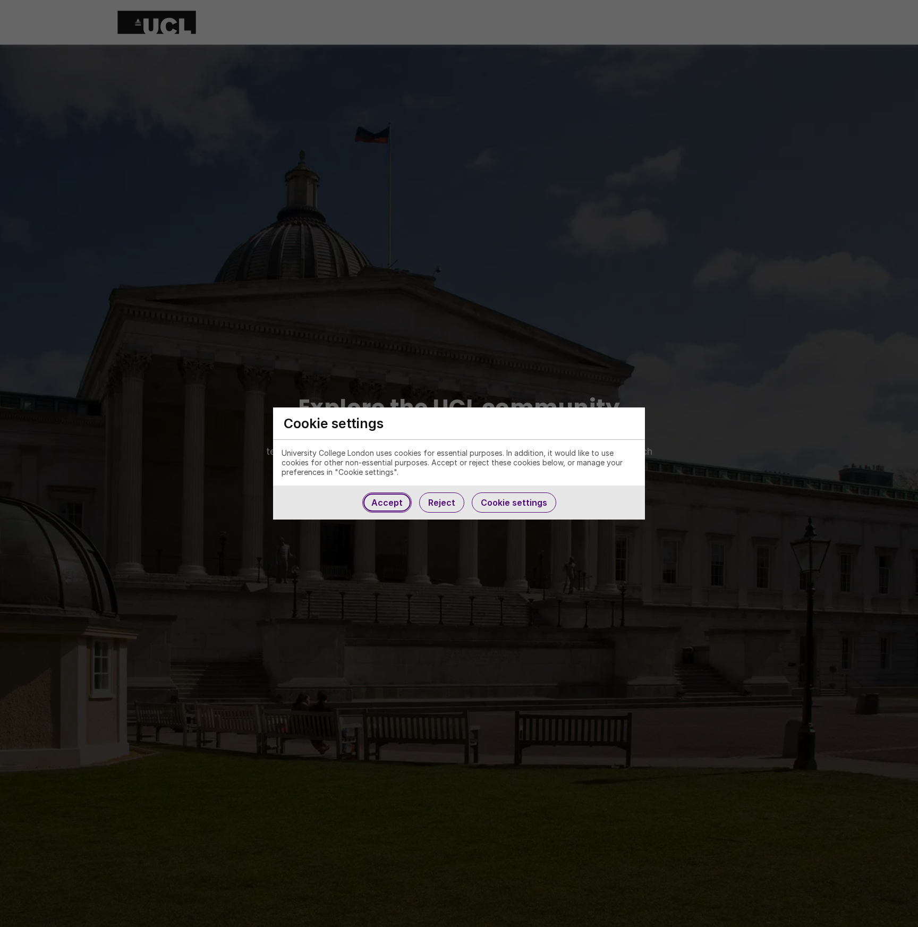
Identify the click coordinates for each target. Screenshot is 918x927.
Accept (387, 502)
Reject (441, 502)
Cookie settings (514, 502)
